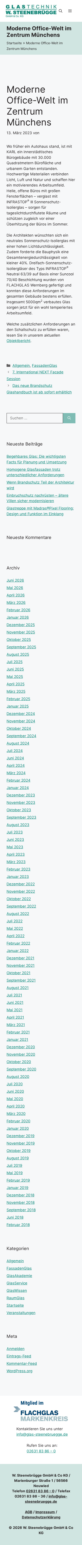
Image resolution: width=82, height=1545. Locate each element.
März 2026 (16, 602)
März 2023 (16, 862)
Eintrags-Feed (19, 1356)
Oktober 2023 (19, 810)
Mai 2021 (15, 1010)
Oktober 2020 (19, 1062)
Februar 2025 (18, 699)
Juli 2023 (15, 832)
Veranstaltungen (21, 1313)
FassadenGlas (44, 365)
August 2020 (18, 1076)
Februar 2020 (18, 1121)
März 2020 (16, 1113)
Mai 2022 (15, 928)
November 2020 (21, 1054)
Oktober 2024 (19, 728)
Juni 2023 (15, 839)
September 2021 (21, 980)
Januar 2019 (17, 1188)
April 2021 (15, 1017)
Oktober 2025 (19, 639)
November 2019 (21, 1143)
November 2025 (21, 632)
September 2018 (21, 1210)
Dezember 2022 (21, 884)
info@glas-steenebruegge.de (42, 1434)
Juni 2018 (15, 1217)
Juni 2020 (15, 1091)
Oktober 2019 (19, 1151)
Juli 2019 (14, 1165)
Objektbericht (18, 341)
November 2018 (21, 1202)
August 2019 (18, 1158)
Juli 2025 (15, 662)
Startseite (14, 43)
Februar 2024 (18, 780)
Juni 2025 (15, 669)
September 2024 (21, 736)
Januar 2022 (18, 951)
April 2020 (16, 1106)
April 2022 (15, 936)
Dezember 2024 (21, 714)
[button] (61, 10)
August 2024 (18, 743)
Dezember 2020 (21, 1047)
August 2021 (18, 988)
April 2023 (16, 854)
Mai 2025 (15, 676)
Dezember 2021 (20, 958)
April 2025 (15, 684)
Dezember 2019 (21, 1136)
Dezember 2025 (21, 625)
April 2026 (16, 595)
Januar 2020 (18, 1128)
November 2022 (21, 891)
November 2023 (21, 802)
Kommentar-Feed (22, 1363)
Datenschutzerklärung (41, 1517)
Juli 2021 (14, 995)
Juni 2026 (15, 580)
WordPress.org (19, 1371)
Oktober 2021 (18, 973)
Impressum (45, 1512)
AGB (28, 1512)
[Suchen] (69, 418)
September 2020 (21, 1069)
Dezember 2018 (20, 1195)
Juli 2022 (15, 921)
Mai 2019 (15, 1173)
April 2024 (16, 765)
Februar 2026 (18, 610)
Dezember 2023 (21, 795)
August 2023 (18, 825)
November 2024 (21, 721)
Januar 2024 (18, 788)
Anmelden (15, 1349)
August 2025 (18, 654)
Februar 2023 (18, 869)
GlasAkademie (19, 1276)
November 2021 (21, 965)
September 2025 (21, 647)
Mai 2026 (15, 588)
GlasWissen (17, 1290)
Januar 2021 (17, 1039)
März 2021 (16, 1025)
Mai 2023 (15, 847)
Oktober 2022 (19, 899)
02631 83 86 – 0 (41, 1451)
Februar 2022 (18, 943)
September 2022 (21, 906)
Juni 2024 (15, 758)
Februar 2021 (18, 1032)
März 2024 (16, 773)
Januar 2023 (18, 876)
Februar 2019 (18, 1180)
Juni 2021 (15, 1002)
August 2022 (18, 913)
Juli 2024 (15, 751)
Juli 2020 (15, 1084)
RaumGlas (15, 1298)
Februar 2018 (18, 1225)
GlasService (17, 1283)
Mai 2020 (15, 1099)
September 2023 (21, 817)
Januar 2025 (18, 706)
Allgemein (21, 365)
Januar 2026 (18, 617)
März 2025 (16, 691)
